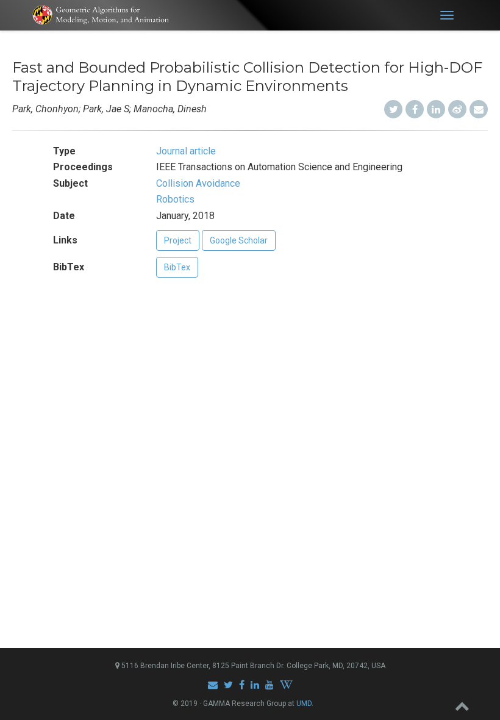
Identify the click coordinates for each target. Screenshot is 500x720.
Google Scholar (239, 240)
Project (177, 240)
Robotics (175, 199)
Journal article (186, 151)
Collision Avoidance (198, 183)
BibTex (177, 267)
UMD (304, 703)
